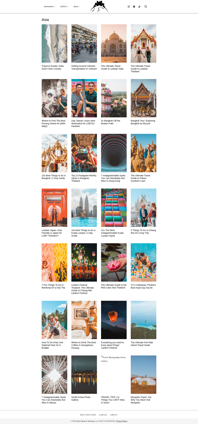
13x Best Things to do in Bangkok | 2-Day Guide (54, 176)
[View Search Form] (145, 6)
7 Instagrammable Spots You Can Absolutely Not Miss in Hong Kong (113, 178)
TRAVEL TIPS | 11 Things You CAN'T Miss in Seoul (113, 400)
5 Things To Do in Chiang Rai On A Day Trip (143, 231)
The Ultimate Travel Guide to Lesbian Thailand (140, 69)
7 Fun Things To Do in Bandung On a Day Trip (53, 286)
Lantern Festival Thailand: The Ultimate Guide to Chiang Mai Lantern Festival (82, 289)
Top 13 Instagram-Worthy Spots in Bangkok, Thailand (83, 178)
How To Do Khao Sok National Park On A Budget (52, 345)
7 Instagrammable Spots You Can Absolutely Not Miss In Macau (54, 400)
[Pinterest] (134, 7)
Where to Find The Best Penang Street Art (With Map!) (53, 123)
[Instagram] (129, 7)
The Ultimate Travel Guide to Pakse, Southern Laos (140, 178)
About (114, 415)
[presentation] (54, 43)
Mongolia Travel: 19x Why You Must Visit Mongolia (141, 400)
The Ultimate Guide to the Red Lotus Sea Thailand (114, 286)
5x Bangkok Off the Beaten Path (110, 122)
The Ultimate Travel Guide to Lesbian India (112, 67)
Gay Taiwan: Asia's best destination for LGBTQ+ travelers (83, 123)
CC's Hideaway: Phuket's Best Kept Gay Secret (143, 286)
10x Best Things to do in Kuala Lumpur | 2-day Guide (83, 233)
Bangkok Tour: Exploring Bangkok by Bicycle (143, 122)
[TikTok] (139, 7)
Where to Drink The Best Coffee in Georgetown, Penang (83, 345)
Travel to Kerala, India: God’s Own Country (53, 67)
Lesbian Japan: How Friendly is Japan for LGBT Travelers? (52, 233)
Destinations (88, 415)
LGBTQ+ (103, 415)
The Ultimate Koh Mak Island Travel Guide (142, 343)
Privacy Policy (121, 421)
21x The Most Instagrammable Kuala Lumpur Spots (112, 233)
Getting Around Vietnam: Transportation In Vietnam (84, 67)
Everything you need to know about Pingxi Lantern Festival (112, 345)
